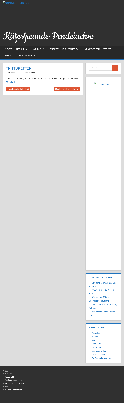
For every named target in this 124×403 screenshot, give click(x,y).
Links (8, 56)
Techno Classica (99, 354)
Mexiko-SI (96, 347)
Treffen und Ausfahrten (64, 49)
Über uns (21, 49)
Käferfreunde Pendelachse (48, 36)
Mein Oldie (96, 344)
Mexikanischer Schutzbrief (19, 89)
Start (8, 49)
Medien (95, 340)
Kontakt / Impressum (27, 56)
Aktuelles (96, 333)
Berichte (95, 336)
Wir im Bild (38, 49)
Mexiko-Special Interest (98, 49)
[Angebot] (10, 82)
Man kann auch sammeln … (66, 89)
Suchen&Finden (30, 72)
